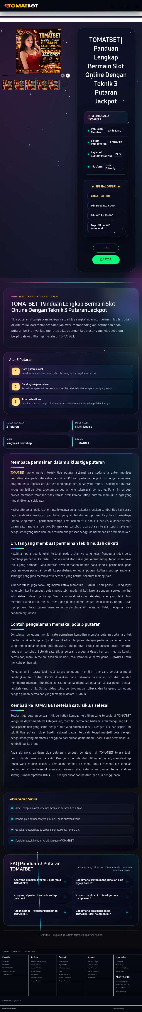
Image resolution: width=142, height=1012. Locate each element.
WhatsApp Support (64, 968)
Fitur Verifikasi (92, 974)
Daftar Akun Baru (93, 965)
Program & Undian (36, 968)
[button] (120, 6)
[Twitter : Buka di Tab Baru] (131, 1009)
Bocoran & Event (35, 965)
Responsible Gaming (65, 981)
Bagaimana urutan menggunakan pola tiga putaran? (99, 881)
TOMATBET (17, 472)
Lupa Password (92, 968)
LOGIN (105, 248)
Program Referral (36, 981)
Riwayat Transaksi (93, 971)
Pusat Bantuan (63, 961)
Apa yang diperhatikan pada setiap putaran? (35, 897)
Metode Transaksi (36, 971)
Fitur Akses (119, 961)
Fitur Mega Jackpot (36, 977)
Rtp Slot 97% (63, 965)
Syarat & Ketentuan (65, 977)
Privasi (22, 1008)
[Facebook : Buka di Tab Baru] (127, 1009)
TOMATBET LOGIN (7, 968)
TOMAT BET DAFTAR (8, 971)
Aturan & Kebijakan (122, 968)
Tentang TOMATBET (122, 981)
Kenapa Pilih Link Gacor (123, 985)
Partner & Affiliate (121, 988)
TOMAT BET (5, 965)
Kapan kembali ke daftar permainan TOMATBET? (36, 912)
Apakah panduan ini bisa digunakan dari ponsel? (97, 897)
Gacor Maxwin (120, 965)
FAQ (60, 971)
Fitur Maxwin (34, 974)
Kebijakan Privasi (64, 974)
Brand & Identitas (121, 991)
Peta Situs (35, 1008)
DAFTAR (106, 259)
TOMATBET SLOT (7, 974)
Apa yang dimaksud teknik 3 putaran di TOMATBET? (38, 881)
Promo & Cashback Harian (38, 961)
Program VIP (91, 977)
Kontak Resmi (120, 971)
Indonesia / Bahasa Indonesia (9, 1008)
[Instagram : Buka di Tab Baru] (134, 1009)
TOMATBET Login (93, 961)
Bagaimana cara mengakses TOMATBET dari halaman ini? (93, 912)
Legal (28, 1008)
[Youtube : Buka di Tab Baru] (138, 1009)
